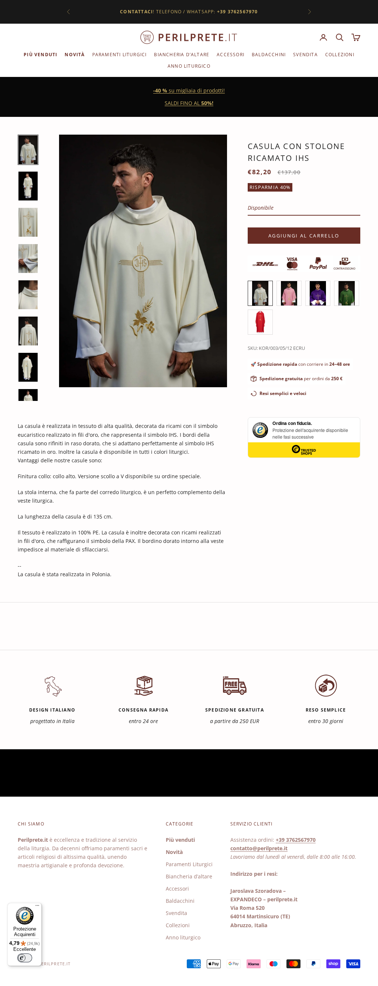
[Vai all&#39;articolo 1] (28, 150)
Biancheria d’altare (181, 54)
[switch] (24, 957)
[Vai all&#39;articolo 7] (28, 367)
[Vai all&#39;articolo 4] (28, 258)
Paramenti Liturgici (119, 54)
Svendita (305, 54)
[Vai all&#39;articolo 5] (28, 295)
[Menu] (37, 907)
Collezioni (339, 54)
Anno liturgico (189, 66)
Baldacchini (269, 54)
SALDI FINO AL (189, 103)
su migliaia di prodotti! (189, 90)
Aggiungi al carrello (304, 235)
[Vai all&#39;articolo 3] (28, 222)
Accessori (230, 54)
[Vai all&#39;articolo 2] (28, 186)
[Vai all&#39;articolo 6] (28, 331)
